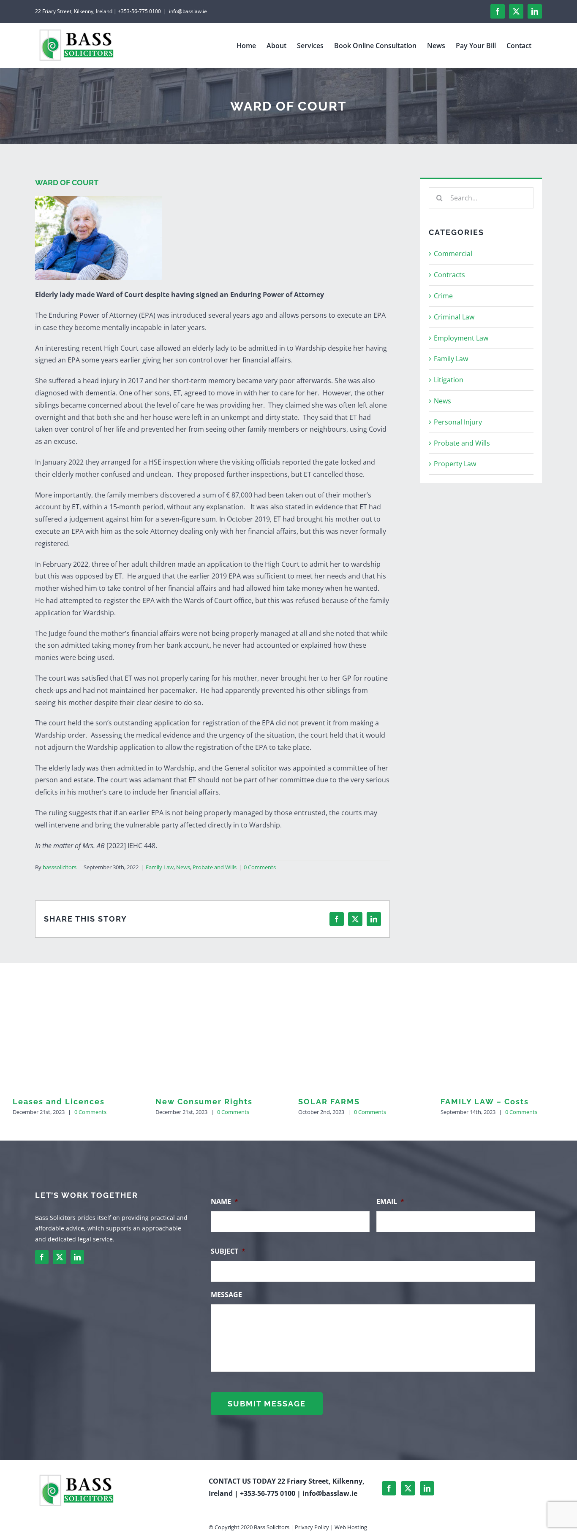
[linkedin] (77, 1257)
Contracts (449, 274)
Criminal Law (454, 317)
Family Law (160, 867)
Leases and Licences (59, 1101)
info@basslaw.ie (188, 11)
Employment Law (461, 338)
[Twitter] (408, 1488)
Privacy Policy (312, 1526)
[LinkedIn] (427, 1488)
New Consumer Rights (204, 1101)
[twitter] (59, 1257)
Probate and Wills (215, 867)
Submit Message (267, 1403)
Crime (443, 295)
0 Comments (260, 867)
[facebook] (42, 1257)
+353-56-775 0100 (267, 1493)
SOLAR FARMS (329, 1101)
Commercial (453, 253)
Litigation (448, 379)
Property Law (455, 463)
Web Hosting (351, 1526)
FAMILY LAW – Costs (485, 1101)
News (183, 867)
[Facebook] (389, 1488)
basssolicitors (59, 867)
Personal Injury (458, 422)
